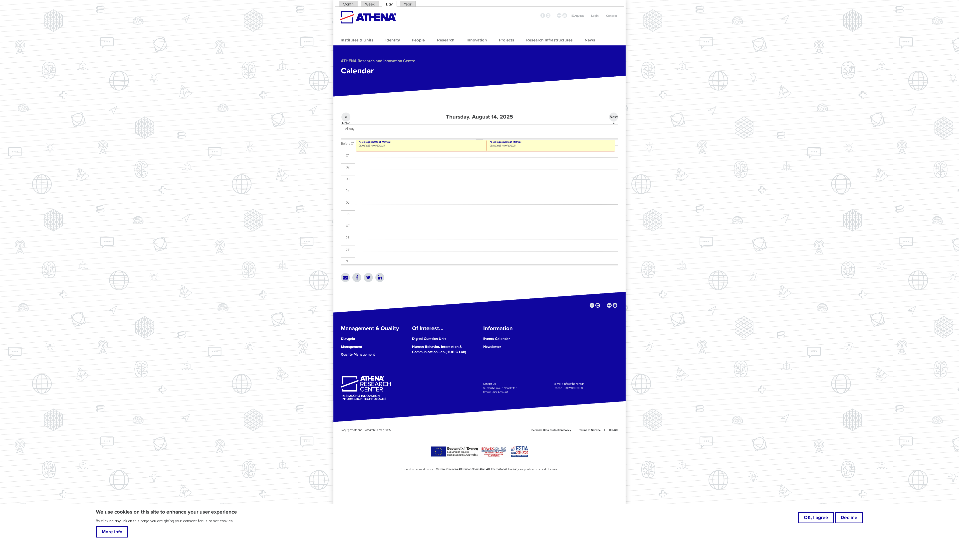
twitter (553, 15)
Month (348, 3)
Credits (613, 430)
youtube (564, 15)
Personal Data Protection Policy (551, 430)
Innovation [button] (477, 40)
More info (112, 532)
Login (595, 16)
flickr (559, 15)
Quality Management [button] (358, 354)
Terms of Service (590, 430)
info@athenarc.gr (573, 384)
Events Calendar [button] (496, 339)
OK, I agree (816, 518)
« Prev (346, 118)
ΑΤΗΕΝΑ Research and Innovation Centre (378, 60)
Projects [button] (506, 40)
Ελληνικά (577, 16)
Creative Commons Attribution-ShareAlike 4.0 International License (476, 469)
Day (391, 3)
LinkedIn (379, 277)
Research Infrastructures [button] (549, 40)
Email (345, 277)
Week (370, 3)
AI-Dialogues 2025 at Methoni (505, 141)
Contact (611, 16)
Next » (614, 118)
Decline (849, 518)
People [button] (418, 40)
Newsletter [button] (492, 347)
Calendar (357, 71)
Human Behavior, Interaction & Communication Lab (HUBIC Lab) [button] (439, 349)
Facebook (356, 277)
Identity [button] (392, 40)
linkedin (548, 15)
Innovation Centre (368, 17)
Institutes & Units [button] (357, 40)
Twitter (368, 277)
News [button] (590, 40)
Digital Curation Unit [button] (429, 339)
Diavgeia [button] (348, 339)
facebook (542, 15)
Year (407, 3)
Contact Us (489, 384)
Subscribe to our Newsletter (499, 388)
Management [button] (351, 347)
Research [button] (446, 40)
